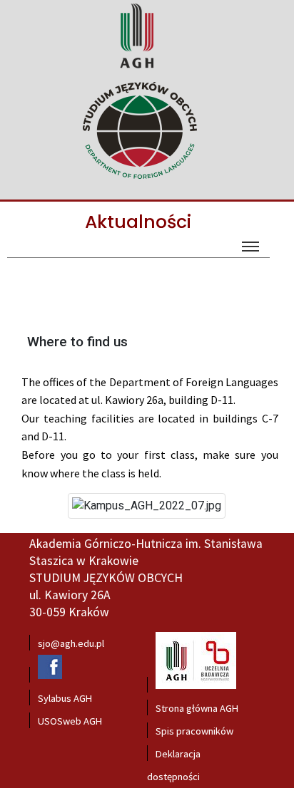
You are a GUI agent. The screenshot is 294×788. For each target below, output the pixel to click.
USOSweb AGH (70, 721)
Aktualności (138, 221)
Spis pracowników (194, 731)
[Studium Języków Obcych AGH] (145, 132)
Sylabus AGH (65, 698)
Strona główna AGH (197, 708)
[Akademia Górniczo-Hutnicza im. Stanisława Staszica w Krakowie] (136, 67)
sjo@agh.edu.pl (71, 643)
